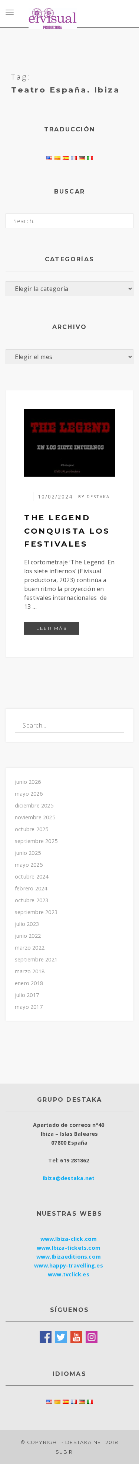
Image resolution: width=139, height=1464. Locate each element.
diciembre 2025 (34, 805)
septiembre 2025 (36, 841)
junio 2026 (28, 781)
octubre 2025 (31, 829)
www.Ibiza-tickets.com (68, 1247)
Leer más (57, 628)
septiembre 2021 (36, 959)
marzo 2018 (29, 971)
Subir (65, 1452)
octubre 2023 (31, 900)
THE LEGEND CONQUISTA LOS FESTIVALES (67, 530)
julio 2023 (27, 923)
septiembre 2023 (36, 912)
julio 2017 (27, 994)
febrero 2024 (31, 888)
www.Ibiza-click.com (68, 1238)
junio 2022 (28, 935)
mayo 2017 (29, 1006)
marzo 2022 (29, 947)
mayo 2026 (29, 793)
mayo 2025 (29, 864)
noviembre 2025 (35, 817)
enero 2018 (29, 983)
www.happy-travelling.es (68, 1265)
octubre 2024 (31, 876)
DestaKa (98, 496)
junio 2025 (28, 852)
